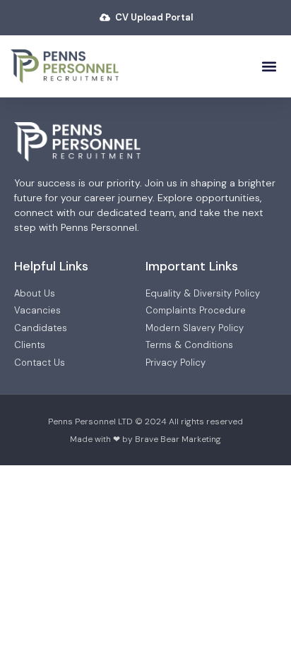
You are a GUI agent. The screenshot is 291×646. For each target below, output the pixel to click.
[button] (268, 66)
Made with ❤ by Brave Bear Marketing (145, 439)
